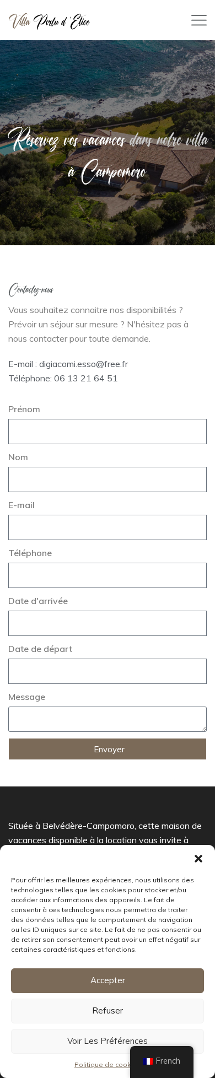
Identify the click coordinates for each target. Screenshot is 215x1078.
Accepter (107, 980)
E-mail (21, 504)
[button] (198, 858)
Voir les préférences (107, 1041)
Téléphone (30, 552)
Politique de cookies (107, 1064)
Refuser (107, 1010)
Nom (18, 456)
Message (26, 696)
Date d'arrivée (38, 600)
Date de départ (40, 648)
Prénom (24, 408)
